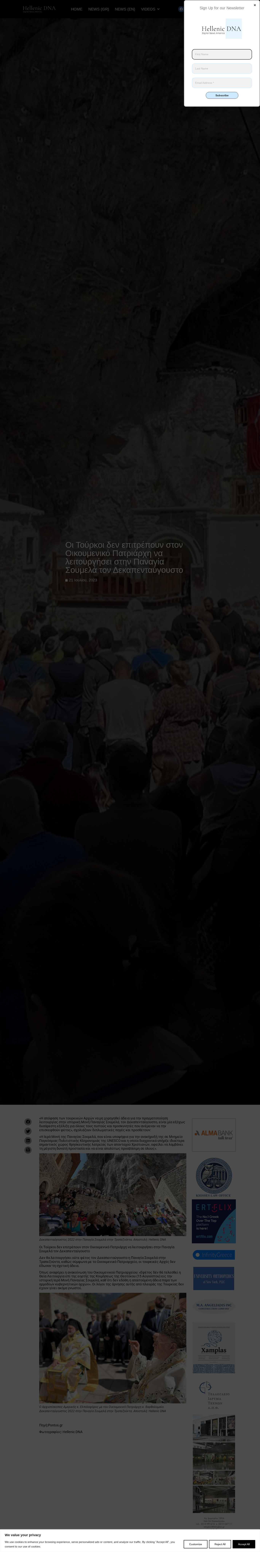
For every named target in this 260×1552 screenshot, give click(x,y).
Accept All (244, 1544)
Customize (195, 1544)
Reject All (220, 1544)
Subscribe (222, 95)
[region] (130, 1540)
